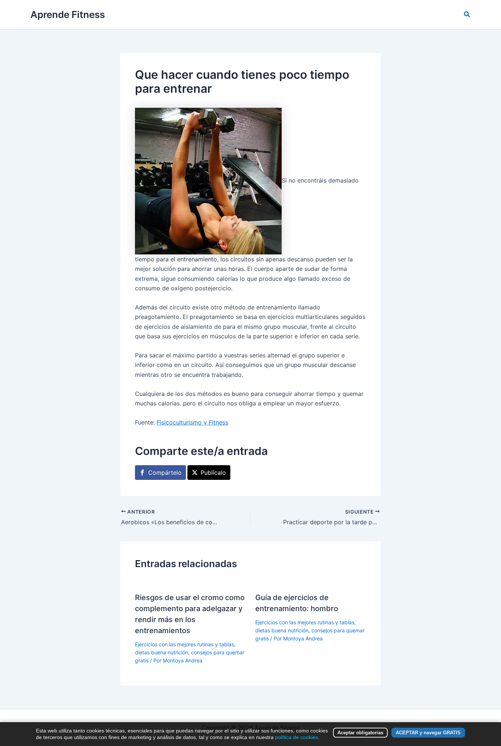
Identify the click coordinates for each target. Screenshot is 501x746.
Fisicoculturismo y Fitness (192, 422)
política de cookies (296, 737)
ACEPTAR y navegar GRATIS (428, 732)
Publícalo (213, 472)
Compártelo (165, 472)
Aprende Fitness (67, 14)
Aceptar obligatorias (360, 732)
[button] (467, 14)
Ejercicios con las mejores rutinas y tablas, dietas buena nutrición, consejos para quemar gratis (189, 652)
